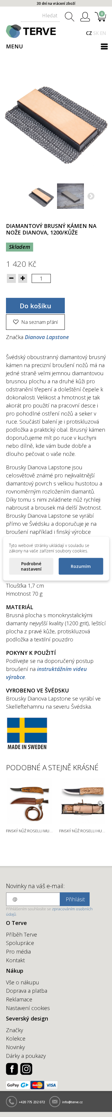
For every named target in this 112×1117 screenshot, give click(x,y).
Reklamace (19, 999)
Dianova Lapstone (47, 337)
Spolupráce (20, 942)
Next (100, 803)
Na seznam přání (39, 322)
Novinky (15, 1047)
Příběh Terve (21, 934)
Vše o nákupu (22, 982)
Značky (14, 1030)
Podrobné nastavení (31, 565)
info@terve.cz (72, 1102)
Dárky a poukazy (26, 1055)
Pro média (18, 951)
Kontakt (15, 960)
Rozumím (81, 566)
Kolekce (15, 1038)
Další (90, 196)
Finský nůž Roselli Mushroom (36, 830)
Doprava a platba (26, 990)
